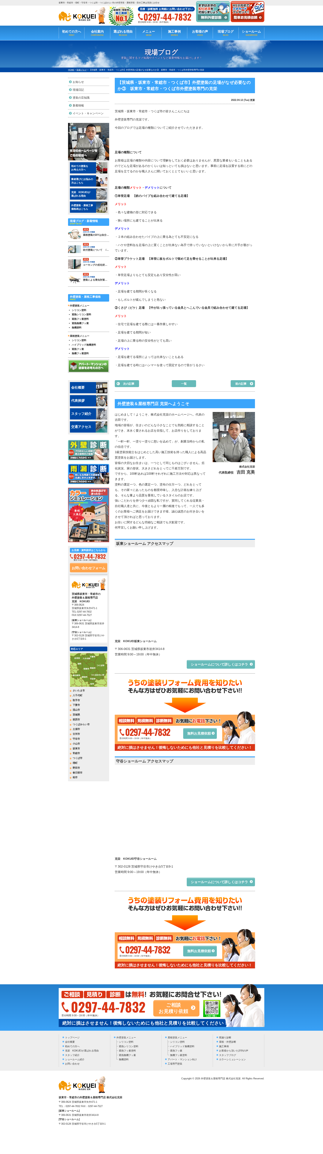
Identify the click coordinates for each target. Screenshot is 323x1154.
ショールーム (251, 33)
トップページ (72, 1037)
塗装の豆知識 (81, 97)
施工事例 (174, 33)
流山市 (76, 709)
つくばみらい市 (81, 724)
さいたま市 (79, 690)
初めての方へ (71, 33)
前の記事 (241, 383)
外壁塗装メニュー (126, 1037)
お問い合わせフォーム (88, 568)
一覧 (184, 383)
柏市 (75, 777)
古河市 (76, 733)
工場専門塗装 (175, 1063)
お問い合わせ (72, 1063)
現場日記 (78, 89)
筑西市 (76, 719)
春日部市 (77, 772)
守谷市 (76, 738)
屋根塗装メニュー (177, 1037)
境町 (75, 762)
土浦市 (76, 729)
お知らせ (78, 81)
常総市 (76, 753)
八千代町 (77, 695)
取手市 (76, 700)
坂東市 (76, 748)
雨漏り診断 (225, 1037)
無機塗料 (76, 327)
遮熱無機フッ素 (80, 323)
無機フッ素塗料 (80, 353)
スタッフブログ (227, 1055)
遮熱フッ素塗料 (80, 318)
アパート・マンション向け (182, 1059)
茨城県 (76, 714)
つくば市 (77, 758)
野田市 (76, 767)
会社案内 (97, 33)
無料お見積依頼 (199, 733)
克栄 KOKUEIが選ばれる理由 (82, 1050)
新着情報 (78, 105)
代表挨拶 (78, 400)
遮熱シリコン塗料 (81, 314)
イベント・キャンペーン (88, 113)
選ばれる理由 (123, 33)
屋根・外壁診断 (227, 1041)
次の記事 (128, 383)
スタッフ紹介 (81, 414)
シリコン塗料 (79, 310)
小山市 (76, 743)
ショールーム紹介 (74, 1059)
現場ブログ (226, 33)
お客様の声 (200, 33)
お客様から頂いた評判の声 (233, 1050)
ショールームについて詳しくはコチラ (219, 664)
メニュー (148, 33)
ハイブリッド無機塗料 (84, 344)
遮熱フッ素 (78, 349)
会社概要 (78, 387)
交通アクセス (81, 427)
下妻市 (76, 704)
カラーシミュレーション (232, 1059)
